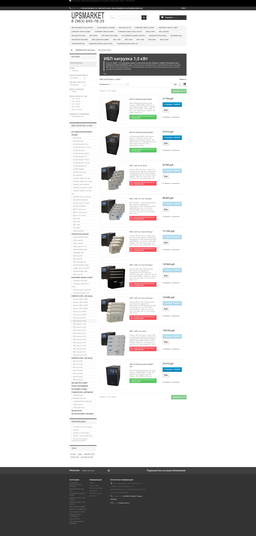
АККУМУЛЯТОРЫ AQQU (157, 36)
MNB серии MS (77, 259)
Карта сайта (93, 496)
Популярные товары (96, 488)
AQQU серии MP (78, 240)
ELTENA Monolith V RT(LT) (81, 160)
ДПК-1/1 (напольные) (79, 209)
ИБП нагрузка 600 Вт (79, 318)
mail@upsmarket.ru (124, 503)
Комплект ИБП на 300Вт (104, 32)
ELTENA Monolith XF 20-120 (81, 163)
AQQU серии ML (78, 243)
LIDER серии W (77, 404)
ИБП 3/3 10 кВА (78, 361)
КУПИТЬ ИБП (74, 457)
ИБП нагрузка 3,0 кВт (79, 333)
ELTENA (73, 454)
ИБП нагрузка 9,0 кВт (79, 352)
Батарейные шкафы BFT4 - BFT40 (80, 285)
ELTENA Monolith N (79, 150)
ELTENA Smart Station (79, 172)
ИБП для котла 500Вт (79, 314)
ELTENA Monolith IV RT (80, 156)
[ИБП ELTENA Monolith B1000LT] (113, 144)
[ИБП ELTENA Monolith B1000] (113, 111)
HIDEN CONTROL (78, 231)
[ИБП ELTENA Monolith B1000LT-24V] (113, 376)
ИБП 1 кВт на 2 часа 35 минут (141, 232)
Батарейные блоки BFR (80, 280)
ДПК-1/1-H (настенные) (80, 212)
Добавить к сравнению (172, 117)
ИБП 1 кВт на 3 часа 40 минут (141, 265)
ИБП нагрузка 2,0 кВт (79, 330)
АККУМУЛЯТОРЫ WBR (80, 271)
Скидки (92, 483)
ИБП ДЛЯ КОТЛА (125, 28)
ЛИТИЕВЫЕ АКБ (176, 36)
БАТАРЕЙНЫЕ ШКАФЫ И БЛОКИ (133, 36)
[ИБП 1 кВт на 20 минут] (113, 177)
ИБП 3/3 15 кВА (78, 364)
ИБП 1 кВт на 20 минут (138, 166)
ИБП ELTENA (150, 32)
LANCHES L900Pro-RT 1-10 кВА (82, 181)
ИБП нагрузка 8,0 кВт (79, 349)
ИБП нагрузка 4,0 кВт (79, 336)
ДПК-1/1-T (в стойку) (79, 215)
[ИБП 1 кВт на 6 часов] (113, 343)
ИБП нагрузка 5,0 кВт (79, 339)
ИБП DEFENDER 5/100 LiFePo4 (82, 28)
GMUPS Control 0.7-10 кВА (81, 203)
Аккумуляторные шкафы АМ (81, 290)
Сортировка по (104, 84)
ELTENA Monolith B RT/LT (80, 144)
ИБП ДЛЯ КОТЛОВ (87, 457)
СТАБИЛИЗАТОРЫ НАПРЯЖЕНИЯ (82, 392)
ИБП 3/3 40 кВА (78, 373)
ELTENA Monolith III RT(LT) (81, 153)
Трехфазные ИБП (78, 44)
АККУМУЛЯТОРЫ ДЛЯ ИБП (80, 234)
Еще (105, 73)
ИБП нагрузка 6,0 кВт (79, 342)
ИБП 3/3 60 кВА (78, 380)
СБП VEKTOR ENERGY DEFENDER (82, 414)
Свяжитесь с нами (95, 493)
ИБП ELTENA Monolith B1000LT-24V (142, 365)
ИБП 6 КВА (152, 40)
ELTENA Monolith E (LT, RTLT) (82, 147)
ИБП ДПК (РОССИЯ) (78, 36)
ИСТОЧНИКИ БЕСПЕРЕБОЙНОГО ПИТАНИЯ (81, 133)
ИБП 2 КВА (128, 40)
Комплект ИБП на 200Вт (81, 32)
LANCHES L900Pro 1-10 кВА (81, 178)
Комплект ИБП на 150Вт (168, 28)
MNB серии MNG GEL (79, 262)
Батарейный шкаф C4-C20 (81, 293)
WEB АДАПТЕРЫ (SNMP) (100, 40)
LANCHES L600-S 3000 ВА (81, 184)
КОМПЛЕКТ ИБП (89, 454)
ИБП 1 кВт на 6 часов (138, 331)
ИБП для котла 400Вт (79, 311)
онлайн (75, 70)
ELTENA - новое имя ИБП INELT (83, 436)
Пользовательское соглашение (82, 427)
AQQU (80, 454)
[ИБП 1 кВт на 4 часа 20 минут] (113, 309)
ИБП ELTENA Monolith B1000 (141, 99)
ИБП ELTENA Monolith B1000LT (142, 132)
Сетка (180, 85)
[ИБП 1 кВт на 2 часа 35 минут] (113, 243)
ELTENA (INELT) (78, 116)
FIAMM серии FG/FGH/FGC (81, 268)
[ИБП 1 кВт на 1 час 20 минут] (113, 210)
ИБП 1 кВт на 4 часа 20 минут (141, 298)
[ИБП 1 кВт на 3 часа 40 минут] (113, 276)
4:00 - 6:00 (76, 104)
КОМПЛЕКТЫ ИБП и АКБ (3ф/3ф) (101, 44)
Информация (79, 421)
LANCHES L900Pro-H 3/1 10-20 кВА (81, 192)
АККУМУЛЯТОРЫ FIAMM (81, 265)
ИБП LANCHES (164, 32)
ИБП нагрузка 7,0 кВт (79, 345)
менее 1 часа (77, 109)
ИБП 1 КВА (117, 40)
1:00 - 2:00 (76, 98)
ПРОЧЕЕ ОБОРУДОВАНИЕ (79, 386)
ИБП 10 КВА (164, 40)
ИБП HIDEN (93, 36)
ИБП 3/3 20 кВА (78, 367)
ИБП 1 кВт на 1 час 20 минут (141, 199)
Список (184, 85)
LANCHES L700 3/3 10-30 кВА (82, 197)
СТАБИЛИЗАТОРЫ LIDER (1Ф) (127, 44)
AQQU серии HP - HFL (80, 246)
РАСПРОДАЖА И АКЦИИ (106, 28)
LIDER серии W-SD (79, 407)
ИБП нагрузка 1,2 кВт (79, 324)
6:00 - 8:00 (76, 106)
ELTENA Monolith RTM (79, 166)
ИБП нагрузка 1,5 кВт (79, 327)
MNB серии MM (77, 256)
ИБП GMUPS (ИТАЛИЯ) (109, 36)
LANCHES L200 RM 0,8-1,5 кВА (82, 187)
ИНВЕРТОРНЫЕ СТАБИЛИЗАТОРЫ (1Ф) (78, 397)
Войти (184, 8)
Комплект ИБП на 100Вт (144, 28)
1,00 (74, 91)
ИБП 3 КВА (140, 40)
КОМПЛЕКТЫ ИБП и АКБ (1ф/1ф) (130, 32)
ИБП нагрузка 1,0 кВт (79, 321)
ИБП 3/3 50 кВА (78, 376)
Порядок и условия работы (81, 433)
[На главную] (72, 50)
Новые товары (94, 485)
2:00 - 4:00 (76, 101)
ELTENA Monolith (78, 141)
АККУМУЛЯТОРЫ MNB (80, 40)
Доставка (76, 430)
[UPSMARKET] (88, 17)
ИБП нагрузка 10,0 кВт (80, 355)
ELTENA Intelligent (78, 169)
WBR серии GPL (78, 274)
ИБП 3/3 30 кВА (78, 370)
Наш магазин (94, 490)
